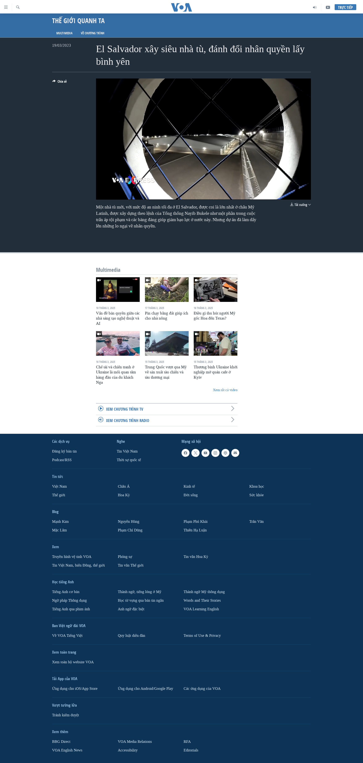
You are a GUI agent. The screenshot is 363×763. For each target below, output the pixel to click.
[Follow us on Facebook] (185, 453)
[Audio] (314, 7)
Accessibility (128, 750)
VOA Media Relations (135, 741)
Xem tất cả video (225, 389)
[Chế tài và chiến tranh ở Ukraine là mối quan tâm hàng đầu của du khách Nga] (118, 343)
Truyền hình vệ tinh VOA (71, 556)
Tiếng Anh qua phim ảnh (71, 608)
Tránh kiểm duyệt (65, 715)
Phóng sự (125, 556)
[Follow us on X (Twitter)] (195, 453)
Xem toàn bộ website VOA (73, 661)
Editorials (191, 750)
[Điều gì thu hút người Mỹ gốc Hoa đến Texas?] (215, 289)
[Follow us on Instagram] (215, 453)
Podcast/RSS (62, 460)
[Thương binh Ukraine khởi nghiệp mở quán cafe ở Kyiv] (215, 343)
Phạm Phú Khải (196, 521)
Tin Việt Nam (127, 451)
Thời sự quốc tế (129, 460)
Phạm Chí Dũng (130, 530)
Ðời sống (191, 495)
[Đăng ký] (235, 453)
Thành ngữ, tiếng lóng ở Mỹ (139, 591)
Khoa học (256, 486)
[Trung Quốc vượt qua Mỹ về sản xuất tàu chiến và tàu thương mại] (167, 343)
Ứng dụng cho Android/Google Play (145, 688)
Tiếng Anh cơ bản (65, 591)
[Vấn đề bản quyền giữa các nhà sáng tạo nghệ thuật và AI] (118, 289)
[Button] (59, 82)
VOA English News (67, 750)
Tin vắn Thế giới (130, 565)
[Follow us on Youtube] (205, 453)
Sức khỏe (256, 495)
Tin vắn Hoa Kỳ (196, 556)
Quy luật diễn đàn (131, 635)
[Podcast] (225, 453)
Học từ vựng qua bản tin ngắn (141, 600)
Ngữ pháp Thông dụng (69, 600)
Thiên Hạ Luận (195, 530)
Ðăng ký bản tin (64, 451)
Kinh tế (189, 486)
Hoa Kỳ (124, 495)
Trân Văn (256, 521)
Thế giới (58, 495)
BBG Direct (61, 741)
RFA (187, 741)
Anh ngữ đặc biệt (131, 608)
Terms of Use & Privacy (202, 635)
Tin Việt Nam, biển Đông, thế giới (78, 565)
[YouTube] (328, 7)
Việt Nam (59, 486)
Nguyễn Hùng (128, 521)
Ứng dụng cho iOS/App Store (74, 688)
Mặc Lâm (59, 530)
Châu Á (124, 486)
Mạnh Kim (60, 521)
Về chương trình (92, 33)
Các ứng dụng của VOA (202, 688)
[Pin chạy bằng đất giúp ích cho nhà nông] (167, 289)
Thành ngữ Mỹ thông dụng (204, 591)
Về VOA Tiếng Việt (67, 635)
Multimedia (64, 33)
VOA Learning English (201, 608)
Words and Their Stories (202, 600)
